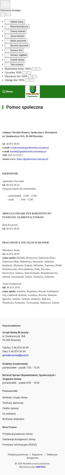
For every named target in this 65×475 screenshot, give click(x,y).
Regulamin (37, 454)
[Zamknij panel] (8, 14)
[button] (7, 91)
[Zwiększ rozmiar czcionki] (29, 72)
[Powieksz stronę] (38, 69)
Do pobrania (9, 413)
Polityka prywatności (18, 454)
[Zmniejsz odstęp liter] (27, 80)
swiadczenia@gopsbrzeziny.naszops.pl (29, 147)
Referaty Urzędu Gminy (15, 397)
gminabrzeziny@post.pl (15, 355)
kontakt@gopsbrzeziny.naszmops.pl (28, 151)
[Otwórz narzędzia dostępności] (5, 4)
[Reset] (2, 14)
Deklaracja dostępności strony (18, 439)
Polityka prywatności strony (17, 433)
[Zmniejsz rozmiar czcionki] (24, 72)
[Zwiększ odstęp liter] (32, 80)
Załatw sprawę (10, 408)
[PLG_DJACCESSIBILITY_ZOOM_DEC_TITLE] (34, 69)
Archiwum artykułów (13, 419)
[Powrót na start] (32, 91)
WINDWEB (41, 467)
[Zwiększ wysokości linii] (35, 76)
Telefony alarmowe (12, 402)
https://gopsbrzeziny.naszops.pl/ (32, 159)
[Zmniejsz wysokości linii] (30, 76)
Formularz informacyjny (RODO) (19, 444)
